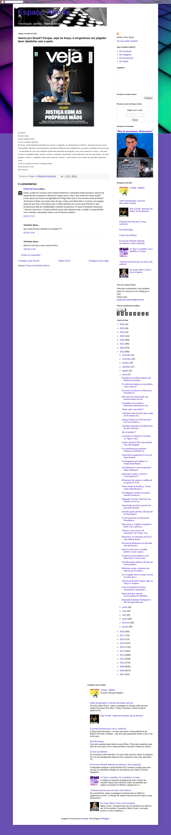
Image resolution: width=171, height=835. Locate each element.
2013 (122, 651)
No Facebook (125, 51)
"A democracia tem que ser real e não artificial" (110, 790)
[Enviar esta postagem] (61, 176)
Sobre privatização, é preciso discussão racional (111, 703)
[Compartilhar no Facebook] (73, 176)
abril (124, 615)
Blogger (105, 819)
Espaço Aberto (44, 12)
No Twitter (123, 61)
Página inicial (64, 261)
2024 (122, 332)
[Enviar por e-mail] (66, 176)
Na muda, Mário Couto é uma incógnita (117, 803)
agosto (125, 371)
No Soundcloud (126, 58)
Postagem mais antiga (99, 261)
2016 (122, 639)
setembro (126, 367)
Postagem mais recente (29, 261)
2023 (122, 336)
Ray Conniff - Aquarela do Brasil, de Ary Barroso (121, 716)
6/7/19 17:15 (29, 216)
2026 (122, 324)
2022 (122, 340)
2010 (122, 663)
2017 (122, 635)
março (125, 619)
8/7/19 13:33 (29, 233)
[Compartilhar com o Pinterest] (75, 176)
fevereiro (126, 623)
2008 (122, 671)
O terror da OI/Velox (128, 235)
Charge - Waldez (137, 188)
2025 (122, 328)
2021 (122, 344)
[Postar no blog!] (68, 176)
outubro (125, 363)
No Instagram (125, 55)
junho (125, 607)
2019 (122, 352)
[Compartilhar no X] (71, 176)
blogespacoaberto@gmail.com (130, 300)
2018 (122, 631)
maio (124, 611)
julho (124, 375)
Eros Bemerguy (126, 230)
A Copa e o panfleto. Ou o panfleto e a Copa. (120, 777)
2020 (122, 348)
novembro (127, 359)
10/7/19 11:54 (30, 249)
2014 (122, 647)
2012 (122, 655)
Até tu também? (129, 432)
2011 (122, 659)
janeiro (125, 627)
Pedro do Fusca (31, 189)
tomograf (84, 819)
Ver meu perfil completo (127, 41)
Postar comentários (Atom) (37, 265)
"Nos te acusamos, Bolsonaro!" (135, 131)
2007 (122, 674)
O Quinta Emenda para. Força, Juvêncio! (108, 729)
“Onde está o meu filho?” (133, 409)
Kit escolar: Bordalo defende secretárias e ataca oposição (115, 765)
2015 (122, 643)
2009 (122, 667)
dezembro (127, 355)
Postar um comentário (30, 255)
